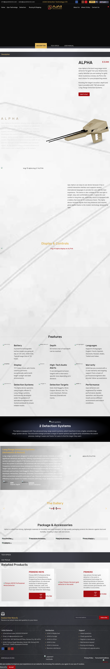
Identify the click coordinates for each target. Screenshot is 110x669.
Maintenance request (87, 642)
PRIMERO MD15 (36, 572)
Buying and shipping (87, 645)
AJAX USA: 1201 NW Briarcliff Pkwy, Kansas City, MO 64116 (22, 639)
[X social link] (79, 2)
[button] (4, 508)
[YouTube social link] (86, 2)
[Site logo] (55, 7)
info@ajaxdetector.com (9, 2)
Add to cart (84, 94)
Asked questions (85, 633)
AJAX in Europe (52, 636)
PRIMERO (88, 572)
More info (3, 667)
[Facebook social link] (76, 2)
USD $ (92, 2)
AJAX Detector (5, 658)
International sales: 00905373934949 (15, 633)
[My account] (101, 7)
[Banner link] (14, 539)
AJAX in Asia (51, 642)
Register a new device (87, 639)
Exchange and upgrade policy (90, 648)
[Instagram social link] (83, 2)
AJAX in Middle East (53, 633)
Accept (11, 667)
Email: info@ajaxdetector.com (13, 636)
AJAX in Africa (52, 639)
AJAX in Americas (53, 645)
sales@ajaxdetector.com (27, 2)
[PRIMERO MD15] (15, 585)
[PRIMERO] (69, 584)
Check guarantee (86, 636)
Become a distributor (54, 648)
